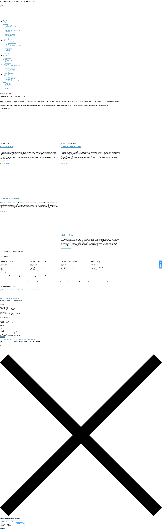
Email (1, 333)
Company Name (3, 334)
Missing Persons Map (10, 35)
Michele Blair (67, 235)
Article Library (8, 49)
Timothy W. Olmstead (10, 198)
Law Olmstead (6, 146)
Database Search (8, 31)
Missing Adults (3, 264)
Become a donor (8, 25)
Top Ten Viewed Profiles (10, 33)
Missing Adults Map (9, 38)
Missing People (6, 29)
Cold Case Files (8, 44)
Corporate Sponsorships (10, 26)
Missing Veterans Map (8, 39)
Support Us (5, 24)
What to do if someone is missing (12, 30)
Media (4, 46)
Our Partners (8, 27)
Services (4, 51)
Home (1, 90)
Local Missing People (10, 34)
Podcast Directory (12, 43)
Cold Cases (5, 40)
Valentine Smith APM (71, 146)
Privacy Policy (17, 339)
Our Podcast (8, 50)
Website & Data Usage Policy (6, 339)
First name (2, 330)
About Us (5, 21)
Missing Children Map (10, 36)
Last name (2, 331)
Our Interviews (8, 48)
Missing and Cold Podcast (11, 41)
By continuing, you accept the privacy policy (10, 335)
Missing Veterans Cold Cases (14, 45)
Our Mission (8, 22)
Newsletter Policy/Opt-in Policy (29, 339)
